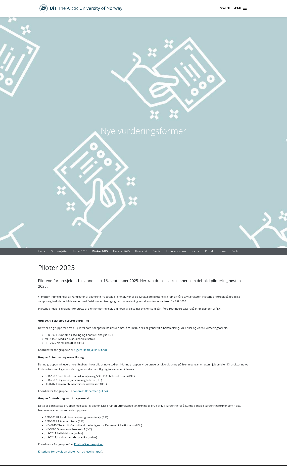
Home (42, 251)
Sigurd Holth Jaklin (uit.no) (90, 350)
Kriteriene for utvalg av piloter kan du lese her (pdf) (70, 451)
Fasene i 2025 (121, 251)
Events (156, 251)
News (223, 251)
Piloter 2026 (80, 251)
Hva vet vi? (141, 251)
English (236, 251)
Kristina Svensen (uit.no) (89, 444)
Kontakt (209, 251)
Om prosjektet (59, 251)
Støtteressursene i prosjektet (183, 251)
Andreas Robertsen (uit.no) (91, 391)
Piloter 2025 (100, 251)
